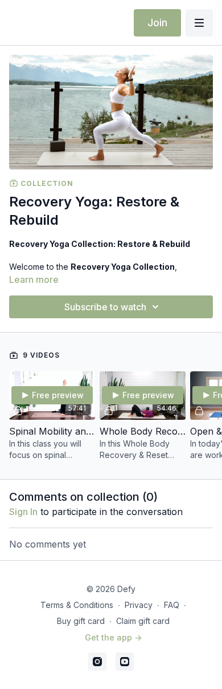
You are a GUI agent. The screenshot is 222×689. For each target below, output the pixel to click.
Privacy (139, 605)
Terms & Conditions (76, 605)
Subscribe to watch (105, 307)
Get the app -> (113, 637)
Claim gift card (143, 621)
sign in (23, 511)
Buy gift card (81, 621)
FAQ (171, 605)
